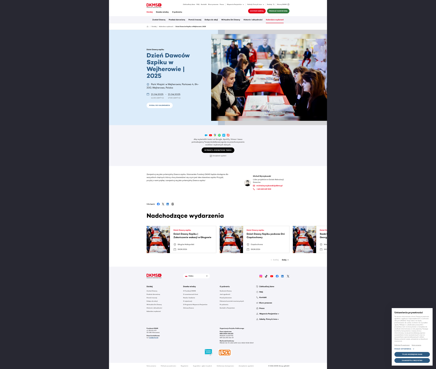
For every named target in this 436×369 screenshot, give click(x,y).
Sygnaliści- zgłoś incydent (202, 366)
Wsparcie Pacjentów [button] (234, 4)
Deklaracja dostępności (225, 366)
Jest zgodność (225, 294)
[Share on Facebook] (158, 204)
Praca (222, 4)
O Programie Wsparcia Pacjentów (195, 304)
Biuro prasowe (213, 4)
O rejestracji (187, 301)
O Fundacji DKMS (189, 291)
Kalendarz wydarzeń (275, 20)
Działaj (150, 12)
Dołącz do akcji (211, 20)
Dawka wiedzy (162, 12)
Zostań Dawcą (158, 20)
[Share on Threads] (172, 204)
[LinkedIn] (282, 275)
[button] (160, 105)
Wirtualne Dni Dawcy (230, 20)
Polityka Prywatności (402, 345)
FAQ (197, 4)
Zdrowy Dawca (188, 308)
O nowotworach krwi (190, 294)
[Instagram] (260, 275)
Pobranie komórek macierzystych (232, 301)
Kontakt (204, 4)
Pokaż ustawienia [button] (402, 349)
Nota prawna (151, 366)
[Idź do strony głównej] (154, 5)
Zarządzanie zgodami (219, 156)
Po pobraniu (224, 304)
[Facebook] (277, 275)
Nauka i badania (189, 298)
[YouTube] (271, 275)
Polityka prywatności (168, 366)
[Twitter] (288, 275)
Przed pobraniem (226, 298)
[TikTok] (266, 275)
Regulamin (184, 366)
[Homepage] (148, 26)
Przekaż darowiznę (177, 20)
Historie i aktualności (253, 20)
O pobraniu (177, 12)
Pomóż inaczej (194, 20)
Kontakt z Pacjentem (227, 308)
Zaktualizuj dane (189, 4)
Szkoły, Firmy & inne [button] (254, 4)
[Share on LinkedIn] (167, 204)
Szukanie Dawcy (226, 291)
